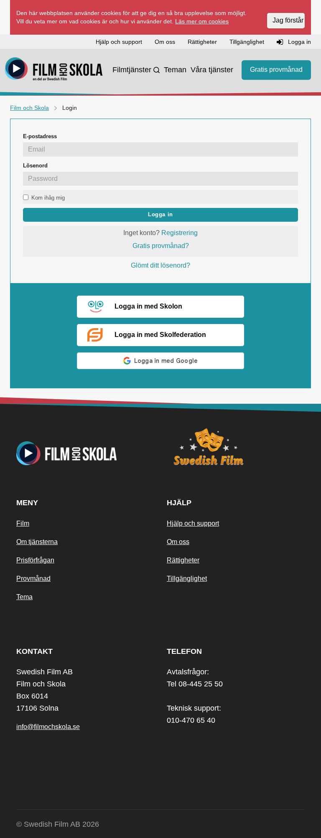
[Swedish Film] (236, 447)
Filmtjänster (131, 70)
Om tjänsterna (37, 541)
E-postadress (40, 136)
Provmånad (33, 578)
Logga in (160, 214)
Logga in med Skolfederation (160, 334)
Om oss (178, 541)
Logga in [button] (298, 41)
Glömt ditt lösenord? (160, 265)
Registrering (179, 232)
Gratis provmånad (276, 69)
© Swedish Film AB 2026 (57, 824)
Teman (175, 70)
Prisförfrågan (35, 560)
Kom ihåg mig (48, 198)
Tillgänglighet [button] (246, 41)
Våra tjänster (212, 70)
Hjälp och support (193, 523)
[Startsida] (54, 70)
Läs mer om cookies (202, 21)
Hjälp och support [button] (119, 41)
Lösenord (35, 165)
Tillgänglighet (187, 578)
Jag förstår (288, 20)
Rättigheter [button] (202, 41)
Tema (24, 596)
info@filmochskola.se (48, 726)
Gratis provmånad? (160, 245)
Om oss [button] (165, 41)
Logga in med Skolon (148, 306)
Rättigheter (183, 560)
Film (22, 523)
